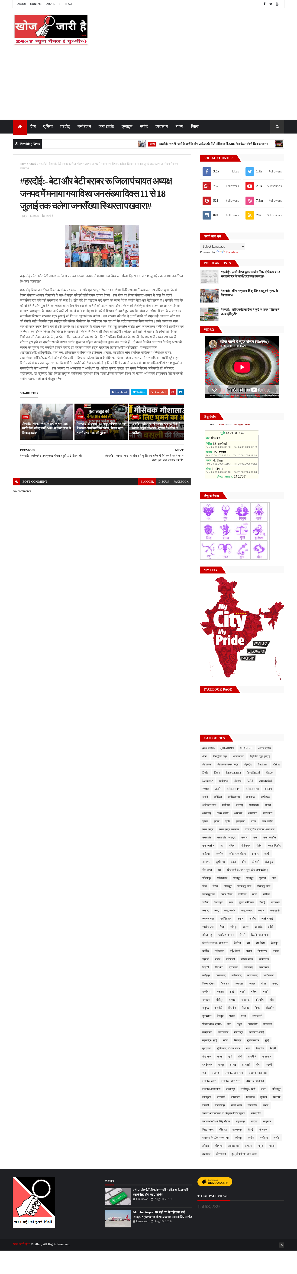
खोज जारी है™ (22, 1244)
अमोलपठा (250, 797)
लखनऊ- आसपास (255, 1081)
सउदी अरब (236, 1105)
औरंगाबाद (245, 845)
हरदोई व (264, 1137)
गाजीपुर (236, 878)
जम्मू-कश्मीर (246, 910)
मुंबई (267, 1040)
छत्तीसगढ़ (275, 902)
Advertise (53, 4)
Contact (36, 4)
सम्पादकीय (256, 1113)
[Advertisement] (148, 84)
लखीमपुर (230, 1089)
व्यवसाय (161, 126)
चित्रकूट (218, 902)
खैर (219, 870)
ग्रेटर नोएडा (226, 894)
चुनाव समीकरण (246, 902)
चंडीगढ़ (266, 894)
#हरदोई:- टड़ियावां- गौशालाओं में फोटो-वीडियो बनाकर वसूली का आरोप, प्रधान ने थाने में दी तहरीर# (156, 428)
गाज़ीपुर (249, 878)
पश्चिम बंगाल (247, 959)
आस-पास (267, 813)
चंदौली (205, 902)
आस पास (252, 813)
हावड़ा (271, 1145)
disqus (163, 481)
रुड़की (269, 1064)
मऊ (229, 1024)
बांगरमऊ (245, 999)
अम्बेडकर (265, 797)
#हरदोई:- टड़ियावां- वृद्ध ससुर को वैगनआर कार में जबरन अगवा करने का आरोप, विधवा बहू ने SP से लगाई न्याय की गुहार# (101, 428)
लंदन (263, 1089)
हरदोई (65, 126)
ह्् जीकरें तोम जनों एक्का (244, 1154)
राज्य (180, 126)
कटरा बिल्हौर (274, 845)
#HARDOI (246, 748)
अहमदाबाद (254, 805)
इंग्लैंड (205, 821)
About (22, 4)
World (205, 788)
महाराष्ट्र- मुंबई (209, 1040)
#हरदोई (248, 764)
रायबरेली (246, 1064)
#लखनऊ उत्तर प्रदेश (228, 764)
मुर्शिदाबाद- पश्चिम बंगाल (228, 1048)
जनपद (205, 910)
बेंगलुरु (220, 1016)
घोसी (254, 894)
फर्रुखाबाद (237, 975)
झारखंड (258, 926)
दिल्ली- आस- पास (259, 934)
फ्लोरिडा (239, 983)
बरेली (242, 991)
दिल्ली (242, 934)
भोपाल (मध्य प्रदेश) (212, 1024)
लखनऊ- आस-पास (230, 1081)
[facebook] (264, 4)
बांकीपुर (219, 999)
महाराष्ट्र (238, 1032)
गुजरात (262, 878)
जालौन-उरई (267, 918)
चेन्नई (262, 902)
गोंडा (204, 886)
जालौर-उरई (208, 926)
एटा (221, 845)
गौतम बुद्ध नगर (244, 886)
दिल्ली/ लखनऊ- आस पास (215, 943)
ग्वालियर (242, 894)
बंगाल (264, 983)
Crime (276, 764)
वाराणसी (221, 1097)
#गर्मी (204, 756)
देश (33, 126)
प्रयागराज (264, 967)
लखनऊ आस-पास (258, 1072)
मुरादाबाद (206, 1048)
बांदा (272, 999)
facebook (181, 481)
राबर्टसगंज (207, 1064)
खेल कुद (269, 861)
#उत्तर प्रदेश (264, 748)
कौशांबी (255, 861)
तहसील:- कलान (226, 934)
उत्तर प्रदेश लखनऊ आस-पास (259, 829)
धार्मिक (205, 951)
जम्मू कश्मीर (229, 910)
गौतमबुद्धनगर (208, 894)
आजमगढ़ (206, 813)
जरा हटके (106, 126)
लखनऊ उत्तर (209, 1081)
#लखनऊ (207, 764)
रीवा (258, 1064)
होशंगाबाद (221, 1154)
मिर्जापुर (237, 1040)
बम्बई (231, 991)
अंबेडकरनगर (252, 788)
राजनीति (252, 1056)
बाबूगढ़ (205, 1008)
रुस (204, 1072)
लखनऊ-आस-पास (211, 1089)
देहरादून (274, 943)
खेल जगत (207, 870)
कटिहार (206, 853)
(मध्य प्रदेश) (208, 748)
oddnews (224, 780)
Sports (238, 780)
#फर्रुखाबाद (238, 756)
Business (263, 764)
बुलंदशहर (206, 1016)
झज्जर (246, 926)
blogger (147, 481)
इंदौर (227, 821)
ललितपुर (276, 1089)
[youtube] (277, 4)
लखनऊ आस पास (234, 1072)
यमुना (220, 1056)
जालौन (252, 918)
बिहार (257, 1008)
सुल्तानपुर (237, 1129)
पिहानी (205, 967)
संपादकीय (252, 1105)
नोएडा (276, 951)
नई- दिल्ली (235, 951)
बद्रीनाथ (206, 991)
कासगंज (206, 861)
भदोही (232, 1016)
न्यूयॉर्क (205, 959)
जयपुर (261, 910)
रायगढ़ (233, 1064)
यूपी (230, 1056)
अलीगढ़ (239, 805)
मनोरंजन (84, 126)
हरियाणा (219, 1145)
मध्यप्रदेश (253, 1024)
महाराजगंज (223, 1032)
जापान (240, 918)
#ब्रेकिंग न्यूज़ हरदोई (260, 756)
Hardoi (269, 772)
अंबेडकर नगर (233, 788)
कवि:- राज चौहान (237, 853)
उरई (255, 837)
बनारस (220, 991)
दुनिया (48, 126)
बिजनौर (245, 1008)
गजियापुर (206, 878)
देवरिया (237, 943)
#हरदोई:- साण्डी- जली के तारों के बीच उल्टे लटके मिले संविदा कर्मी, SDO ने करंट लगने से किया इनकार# (190, 144)
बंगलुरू (252, 983)
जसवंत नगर (208, 918)
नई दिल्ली (219, 951)
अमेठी (205, 797)
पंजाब (217, 959)
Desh (217, 772)
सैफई (250, 1129)
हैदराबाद (206, 1154)
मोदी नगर (206, 1056)
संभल (265, 1105)
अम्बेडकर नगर (209, 805)
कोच (244, 861)
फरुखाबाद (221, 975)
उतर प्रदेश (267, 821)
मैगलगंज (260, 1048)
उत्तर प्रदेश (207, 829)
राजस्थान (266, 1056)
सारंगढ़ (254, 1121)
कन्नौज (219, 853)
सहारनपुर (240, 1121)
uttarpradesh (265, 780)
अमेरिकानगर (234, 797)
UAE (250, 780)
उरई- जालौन (269, 837)
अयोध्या (226, 805)
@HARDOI (227, 748)
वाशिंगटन (235, 1097)
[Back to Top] (281, 1245)
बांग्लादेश (259, 999)
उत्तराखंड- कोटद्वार (226, 837)
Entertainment (233, 772)
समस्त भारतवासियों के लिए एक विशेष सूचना (223, 1113)
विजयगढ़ (250, 1097)
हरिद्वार (205, 1145)
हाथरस (248, 1145)
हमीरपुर (238, 1137)
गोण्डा (215, 886)
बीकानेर (270, 1008)
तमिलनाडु (207, 934)
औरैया (259, 845)
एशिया (232, 845)
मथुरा (239, 1024)
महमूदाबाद (207, 1032)
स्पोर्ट (144, 126)
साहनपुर (267, 1121)
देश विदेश (260, 943)
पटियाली (230, 959)
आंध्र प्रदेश (223, 813)
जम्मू (216, 910)
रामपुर (221, 1064)
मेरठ (248, 1048)
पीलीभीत (219, 967)
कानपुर (255, 853)
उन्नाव (244, 837)
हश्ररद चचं (233, 1145)
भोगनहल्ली (257, 1016)
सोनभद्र (263, 1129)
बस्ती (265, 991)
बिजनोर (232, 1008)
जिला (195, 126)
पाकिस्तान (264, 959)
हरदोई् (277, 1137)
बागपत (232, 999)
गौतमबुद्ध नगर (263, 886)
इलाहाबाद (240, 821)
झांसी (270, 926)
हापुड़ (260, 1145)
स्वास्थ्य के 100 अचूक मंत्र (215, 1137)
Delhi (205, 772)
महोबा (225, 1040)
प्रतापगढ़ (248, 967)
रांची (240, 1056)
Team (68, 4)
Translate (232, 252)
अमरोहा (268, 788)
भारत (243, 1016)
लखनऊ (216, 1072)
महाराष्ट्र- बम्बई (256, 1032)
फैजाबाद (225, 983)
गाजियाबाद (222, 878)
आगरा (268, 805)
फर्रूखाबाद (252, 975)
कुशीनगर (220, 861)
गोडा (274, 878)
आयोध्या (238, 813)
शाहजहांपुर (220, 1105)
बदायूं (275, 983)
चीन (231, 902)
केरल (233, 861)
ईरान (253, 821)
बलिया (254, 991)
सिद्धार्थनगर (207, 1129)
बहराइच (206, 999)
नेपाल (249, 951)
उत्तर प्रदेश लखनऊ (229, 829)
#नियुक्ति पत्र (220, 756)
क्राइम (127, 126)
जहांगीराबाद (225, 918)
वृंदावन (263, 1097)
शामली (205, 1105)
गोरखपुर (228, 886)
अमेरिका (218, 797)
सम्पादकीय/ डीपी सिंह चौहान (216, 1121)
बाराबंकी (218, 1008)
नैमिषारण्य (262, 951)
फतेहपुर (206, 975)
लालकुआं (206, 1097)
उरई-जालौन (208, 845)
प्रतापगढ (233, 967)
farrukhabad (253, 772)
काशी (267, 853)
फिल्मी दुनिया (208, 983)
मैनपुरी (273, 1048)
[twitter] (270, 4)
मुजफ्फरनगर (253, 1040)
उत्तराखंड (206, 837)
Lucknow (207, 780)
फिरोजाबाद (269, 975)
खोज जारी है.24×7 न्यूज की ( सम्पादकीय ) (247, 870)
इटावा (217, 821)
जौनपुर (233, 926)
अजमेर (218, 788)
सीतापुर (223, 1129)
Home (24, 164)
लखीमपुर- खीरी (248, 1089)
